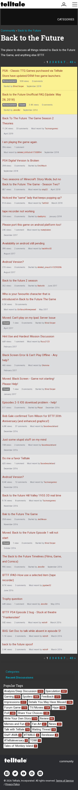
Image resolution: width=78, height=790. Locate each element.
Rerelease (49, 735)
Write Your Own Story (20, 718)
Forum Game (15, 707)
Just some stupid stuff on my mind (24, 439)
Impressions (14, 702)
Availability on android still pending (23, 243)
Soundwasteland (51, 426)
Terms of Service (65, 780)
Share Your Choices (33, 713)
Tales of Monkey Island (20, 746)
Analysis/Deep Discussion (23, 691)
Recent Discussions (19, 677)
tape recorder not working (18, 211)
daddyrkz (41, 216)
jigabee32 (46, 585)
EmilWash (42, 166)
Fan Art (39, 724)
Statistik (41, 286)
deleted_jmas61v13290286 (49, 267)
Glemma (45, 365)
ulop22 (45, 189)
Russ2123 (45, 341)
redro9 (44, 622)
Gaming (11, 696)
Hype (58, 707)
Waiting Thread (43, 729)
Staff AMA (12, 735)
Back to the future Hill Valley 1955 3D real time (31, 495)
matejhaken (46, 230)
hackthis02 (47, 248)
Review (46, 718)
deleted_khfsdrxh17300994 (29, 152)
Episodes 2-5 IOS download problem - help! (29, 402)
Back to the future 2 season (19, 280)
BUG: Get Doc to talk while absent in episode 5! (31, 631)
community (66, 761)
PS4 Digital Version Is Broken (20, 160)
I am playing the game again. (19, 142)
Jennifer (16, 110)
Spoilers (30, 696)
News (54, 724)
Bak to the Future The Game (20, 514)
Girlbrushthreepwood (26, 309)
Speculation (56, 691)
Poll (9, 713)
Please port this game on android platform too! (31, 224)
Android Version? (13, 262)
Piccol (40, 407)
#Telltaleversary (15, 740)
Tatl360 (45, 203)
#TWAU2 (31, 735)
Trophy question (12, 599)
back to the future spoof (17, 644)
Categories (65, 19)
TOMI (35, 740)
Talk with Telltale (16, 729)
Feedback (50, 696)
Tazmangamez (51, 128)
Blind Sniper (18, 86)
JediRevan (42, 519)
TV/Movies (39, 707)
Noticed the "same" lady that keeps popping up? (32, 197)
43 (71, 62)
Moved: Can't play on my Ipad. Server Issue (28, 317)
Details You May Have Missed (50, 702)
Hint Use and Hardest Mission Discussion (28, 336)
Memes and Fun (16, 724)
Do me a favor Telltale (16, 458)
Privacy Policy (12, 784)
